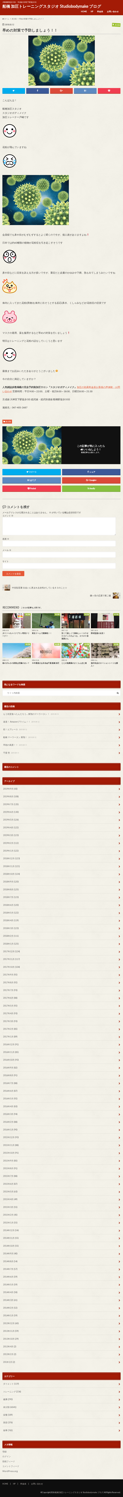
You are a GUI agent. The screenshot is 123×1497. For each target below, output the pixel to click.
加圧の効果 (83, 387)
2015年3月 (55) (10, 1207)
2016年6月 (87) (10, 1091)
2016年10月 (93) (11, 1059)
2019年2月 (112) (11, 843)
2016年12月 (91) (11, 1044)
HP (92, 11)
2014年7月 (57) (10, 1269)
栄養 (8, 1414)
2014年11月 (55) (11, 1238)
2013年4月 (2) (9, 1346)
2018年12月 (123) (11, 858)
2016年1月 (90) (10, 1129)
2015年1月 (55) (10, 1222)
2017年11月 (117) (11, 959)
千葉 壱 (11, 752)
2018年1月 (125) (11, 943)
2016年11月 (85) (11, 1052)
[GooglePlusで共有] (61, 90)
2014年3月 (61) (10, 1300)
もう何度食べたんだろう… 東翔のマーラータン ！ (31, 714)
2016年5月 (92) (10, 1098)
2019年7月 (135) (11, 804)
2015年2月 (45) (10, 1214)
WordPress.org (10, 1471)
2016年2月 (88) (10, 1122)
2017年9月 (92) (10, 974)
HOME (84, 11)
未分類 (8, 421)
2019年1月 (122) (11, 850)
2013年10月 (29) (11, 1339)
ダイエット (11, 1383)
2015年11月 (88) (11, 1145)
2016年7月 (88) (10, 1083)
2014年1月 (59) (10, 1315)
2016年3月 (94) (10, 1114)
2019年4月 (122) (11, 827)
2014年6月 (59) (10, 1276)
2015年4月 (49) (10, 1199)
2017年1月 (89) (10, 1036)
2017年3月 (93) (10, 1021)
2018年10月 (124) (11, 874)
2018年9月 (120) (11, 881)
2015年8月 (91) (10, 1168)
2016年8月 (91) (10, 1075)
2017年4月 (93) (10, 1013)
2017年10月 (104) (11, 967)
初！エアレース (15, 729)
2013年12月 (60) (11, 1323)
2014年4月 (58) (10, 1292)
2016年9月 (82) (10, 1067)
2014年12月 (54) (11, 1230)
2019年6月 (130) (11, 812)
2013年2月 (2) (9, 1354)
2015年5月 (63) (10, 1191)
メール (6, 550)
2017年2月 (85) (10, 1029)
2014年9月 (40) (10, 1253)
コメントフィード (10, 1466)
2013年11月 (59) (11, 1331)
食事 (8, 1430)
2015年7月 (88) (10, 1176)
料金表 (100, 11)
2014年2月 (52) (10, 1307)
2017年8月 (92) (10, 982)
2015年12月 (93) (11, 1137)
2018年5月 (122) (11, 912)
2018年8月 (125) (11, 889)
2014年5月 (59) (10, 1284)
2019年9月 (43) (10, 788)
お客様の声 (102, 387)
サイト (5, 561)
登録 (4, 1451)
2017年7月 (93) (10, 990)
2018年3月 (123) (11, 928)
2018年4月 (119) (11, 920)
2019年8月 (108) (11, 796)
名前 (5, 539)
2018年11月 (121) (11, 866)
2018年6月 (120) (11, 905)
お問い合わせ (113, 11)
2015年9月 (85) (10, 1160)
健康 (8, 1399)
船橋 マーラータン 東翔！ (19, 737)
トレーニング (12, 1391)
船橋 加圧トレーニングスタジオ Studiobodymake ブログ (51, 6)
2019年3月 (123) (11, 835)
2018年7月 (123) (11, 897)
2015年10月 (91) (11, 1153)
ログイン (6, 1456)
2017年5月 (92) (10, 1005)
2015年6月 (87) (10, 1184)
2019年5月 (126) (11, 819)
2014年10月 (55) (11, 1246)
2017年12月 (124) (11, 951)
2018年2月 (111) (11, 936)
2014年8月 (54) (10, 1261)
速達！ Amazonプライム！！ (21, 721)
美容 (8, 1422)
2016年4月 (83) (10, 1106)
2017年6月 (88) (10, 998)
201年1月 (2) (9, 1362)
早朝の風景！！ (15, 745)
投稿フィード (8, 1461)
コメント (7, 515)
